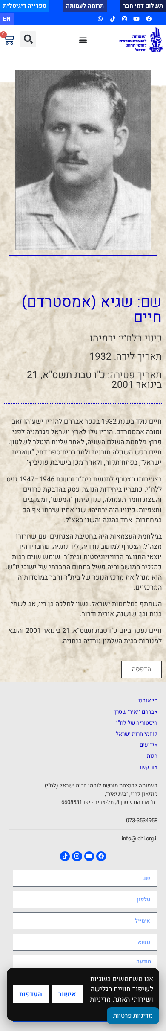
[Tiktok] (112, 19)
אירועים (148, 745)
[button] (28, 39)
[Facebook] (149, 19)
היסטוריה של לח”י (136, 723)
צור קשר (148, 767)
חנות (152, 756)
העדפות (30, 994)
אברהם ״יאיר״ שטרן (135, 712)
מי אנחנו (147, 700)
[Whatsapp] (100, 19)
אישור (67, 994)
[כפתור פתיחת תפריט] (83, 39)
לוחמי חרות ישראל (136, 734)
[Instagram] (124, 19)
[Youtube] (136, 19)
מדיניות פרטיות (133, 1015)
